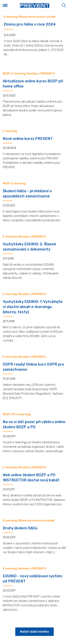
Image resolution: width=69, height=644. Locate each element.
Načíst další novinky (34, 631)
